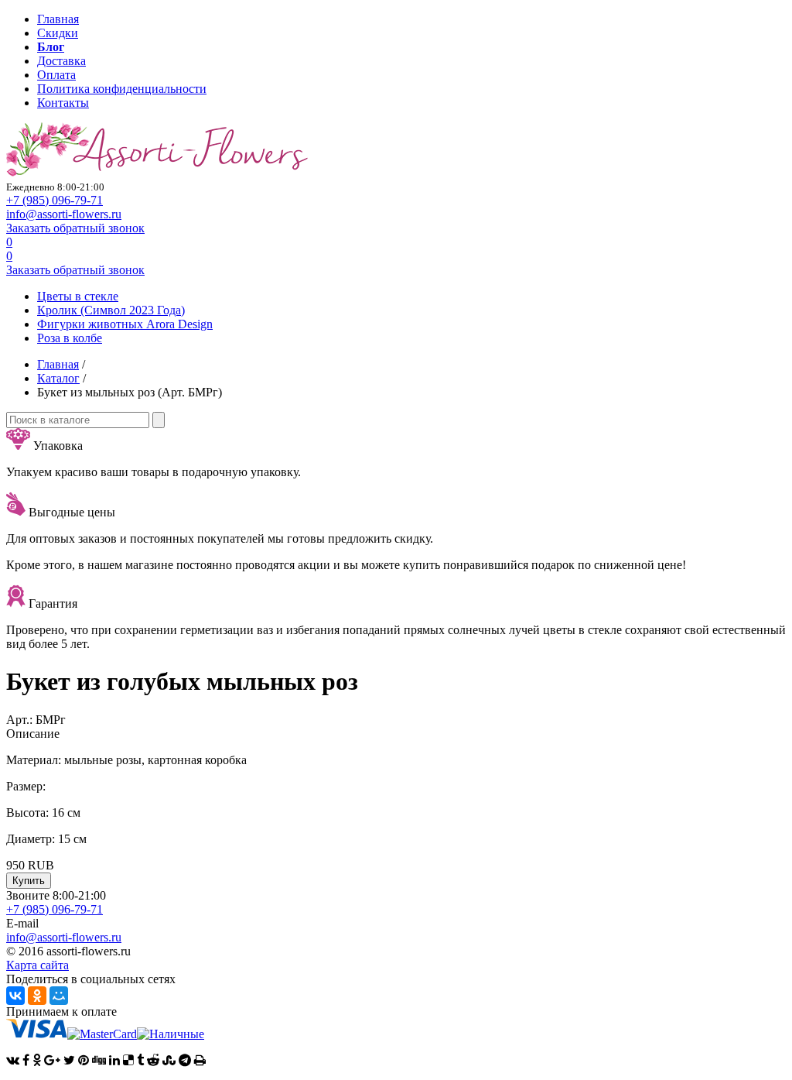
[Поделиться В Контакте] (12, 1060)
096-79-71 (54, 200)
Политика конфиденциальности (122, 88)
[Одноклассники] (37, 995)
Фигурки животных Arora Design (125, 324)
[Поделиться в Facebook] (25, 1060)
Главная (58, 19)
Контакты (63, 102)
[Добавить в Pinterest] (83, 1060)
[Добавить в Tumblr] (140, 1060)
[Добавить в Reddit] (153, 1060)
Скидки (57, 32)
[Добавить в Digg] (99, 1060)
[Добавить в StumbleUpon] (169, 1060)
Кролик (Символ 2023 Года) (111, 310)
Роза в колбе (69, 338)
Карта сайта (37, 965)
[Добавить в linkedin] (114, 1060)
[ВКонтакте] (15, 995)
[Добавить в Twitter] (69, 1060)
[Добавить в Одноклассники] (36, 1060)
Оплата (56, 74)
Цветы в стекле (77, 296)
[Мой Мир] (59, 995)
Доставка (61, 60)
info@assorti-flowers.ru (63, 214)
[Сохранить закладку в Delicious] (128, 1060)
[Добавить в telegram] (185, 1060)
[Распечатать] (200, 1060)
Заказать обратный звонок (75, 228)
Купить (28, 880)
